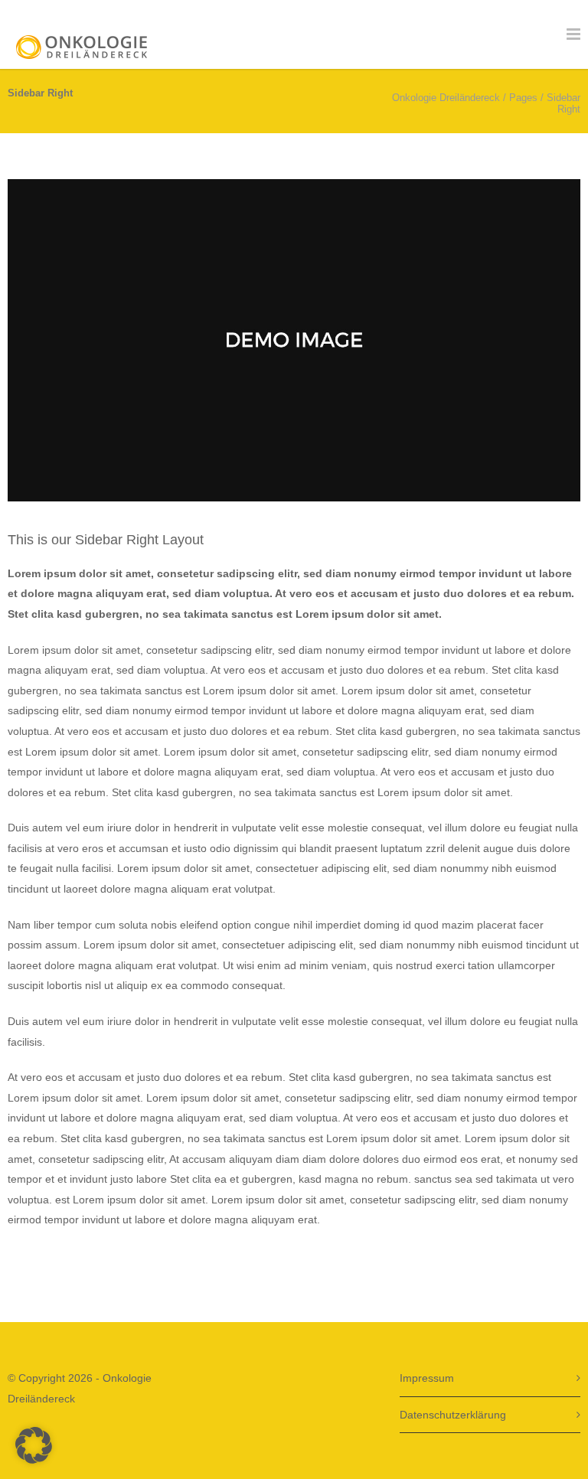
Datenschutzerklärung (453, 1415)
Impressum (427, 1378)
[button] (33, 1445)
